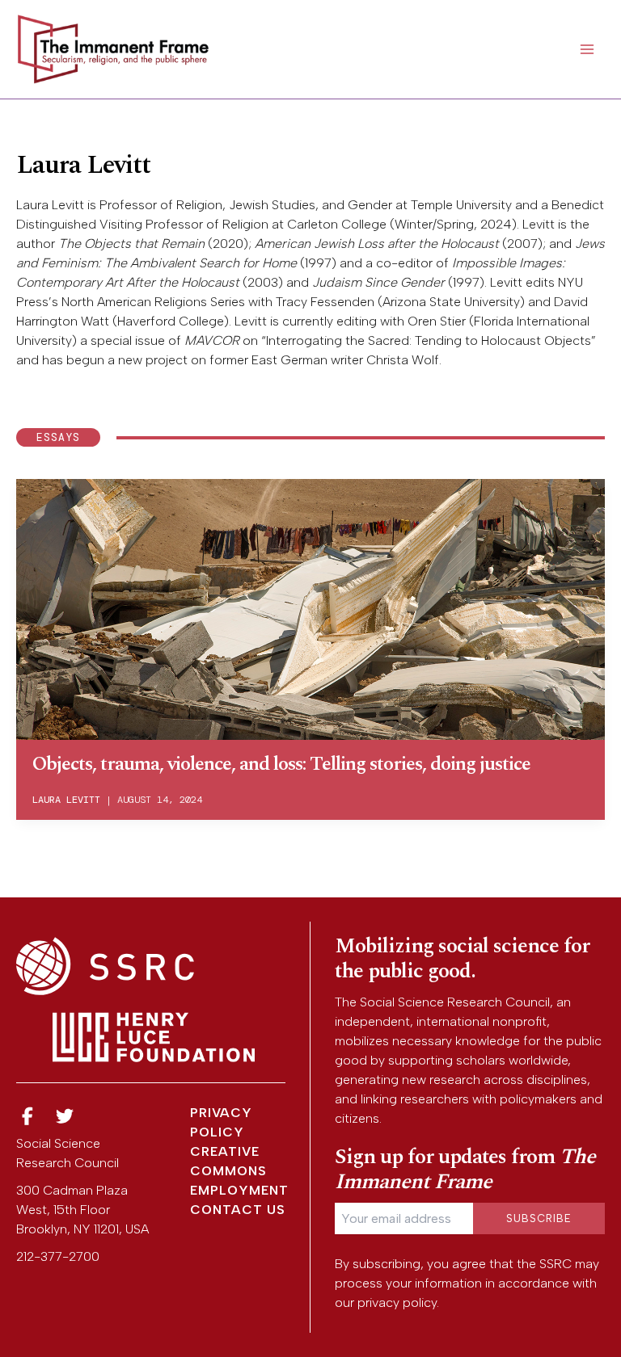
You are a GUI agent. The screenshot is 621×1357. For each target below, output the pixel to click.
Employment (239, 1190)
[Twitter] (65, 1116)
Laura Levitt (66, 799)
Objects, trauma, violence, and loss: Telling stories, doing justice (281, 764)
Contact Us (237, 1209)
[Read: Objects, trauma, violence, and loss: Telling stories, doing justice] (310, 608)
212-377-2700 (57, 1256)
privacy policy (397, 1302)
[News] (27, 1116)
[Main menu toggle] (587, 49)
